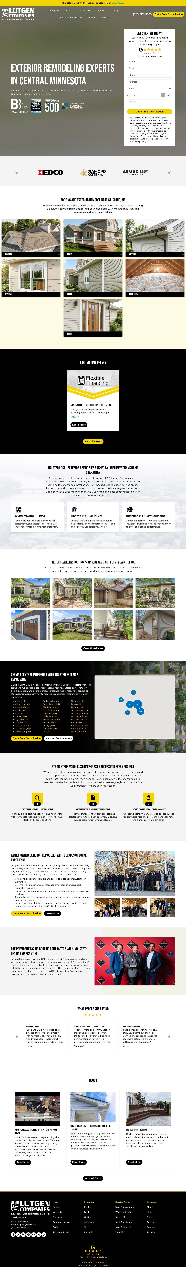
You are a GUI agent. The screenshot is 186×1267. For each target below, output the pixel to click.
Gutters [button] (82, 10)
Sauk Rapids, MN (79, 728)
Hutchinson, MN (51, 710)
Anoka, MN (20, 710)
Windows (89, 1222)
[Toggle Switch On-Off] (166, 95)
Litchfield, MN (50, 713)
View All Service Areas (59, 738)
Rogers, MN (76, 704)
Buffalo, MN (21, 722)
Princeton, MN (50, 728)
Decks (87, 1212)
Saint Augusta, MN (80, 713)
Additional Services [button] (68, 18)
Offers (150, 1217)
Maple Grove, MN (51, 719)
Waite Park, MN (78, 731)
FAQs (55, 1227)
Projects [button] (91, 18)
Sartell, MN (76, 722)
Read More (22, 1162)
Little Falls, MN (50, 716)
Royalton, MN (77, 707)
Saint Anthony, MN (80, 710)
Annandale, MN (23, 707)
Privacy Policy (140, 141)
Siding (87, 1227)
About (150, 1207)
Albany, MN (20, 701)
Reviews (151, 1222)
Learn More (52, 913)
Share (73, 417)
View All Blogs (93, 1178)
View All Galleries (93, 648)
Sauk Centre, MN (79, 725)
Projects (151, 1232)
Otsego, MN (49, 725)
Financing (58, 1217)
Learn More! (117, 3)
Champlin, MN (22, 725)
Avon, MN (20, 713)
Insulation (89, 1232)
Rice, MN (47, 731)
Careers (150, 1227)
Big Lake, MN (21, 719)
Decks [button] (67, 10)
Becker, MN (21, 716)
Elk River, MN (49, 707)
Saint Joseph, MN (79, 716)
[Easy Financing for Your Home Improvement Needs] (93, 385)
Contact (57, 1207)
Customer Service (62, 1222)
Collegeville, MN (51, 701)
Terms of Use (165, 139)
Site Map (100, 1262)
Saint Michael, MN (80, 719)
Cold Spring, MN (23, 731)
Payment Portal (61, 1232)
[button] (131, 680)
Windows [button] (99, 10)
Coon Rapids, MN (51, 704)
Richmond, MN (78, 701)
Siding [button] (115, 10)
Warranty (57, 1212)
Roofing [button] (51, 10)
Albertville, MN (22, 704)
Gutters (88, 1217)
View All (119, 1232)
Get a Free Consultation (169, 14)
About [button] (103, 18)
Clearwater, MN (23, 728)
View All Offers (93, 441)
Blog (149, 1212)
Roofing (88, 1207)
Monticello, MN (50, 722)
